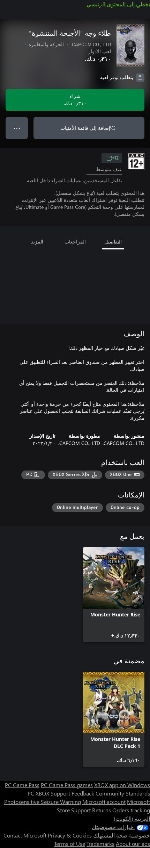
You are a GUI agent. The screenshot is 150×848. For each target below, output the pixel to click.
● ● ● (17, 128)
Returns (101, 810)
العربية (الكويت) (132, 818)
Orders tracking (131, 810)
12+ (115, 158)
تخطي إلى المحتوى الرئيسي (118, 4)
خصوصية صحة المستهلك (121, 835)
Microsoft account (104, 801)
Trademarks (100, 843)
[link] (113, 594)
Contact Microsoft (24, 835)
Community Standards (123, 793)
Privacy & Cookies (70, 835)
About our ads (133, 843)
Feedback (83, 793)
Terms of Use (69, 843)
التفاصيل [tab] (113, 241)
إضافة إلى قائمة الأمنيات (85, 128)
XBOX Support (53, 793)
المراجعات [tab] (75, 241)
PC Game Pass (22, 785)
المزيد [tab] (37, 241)
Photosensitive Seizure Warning (42, 801)
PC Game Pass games (67, 785)
